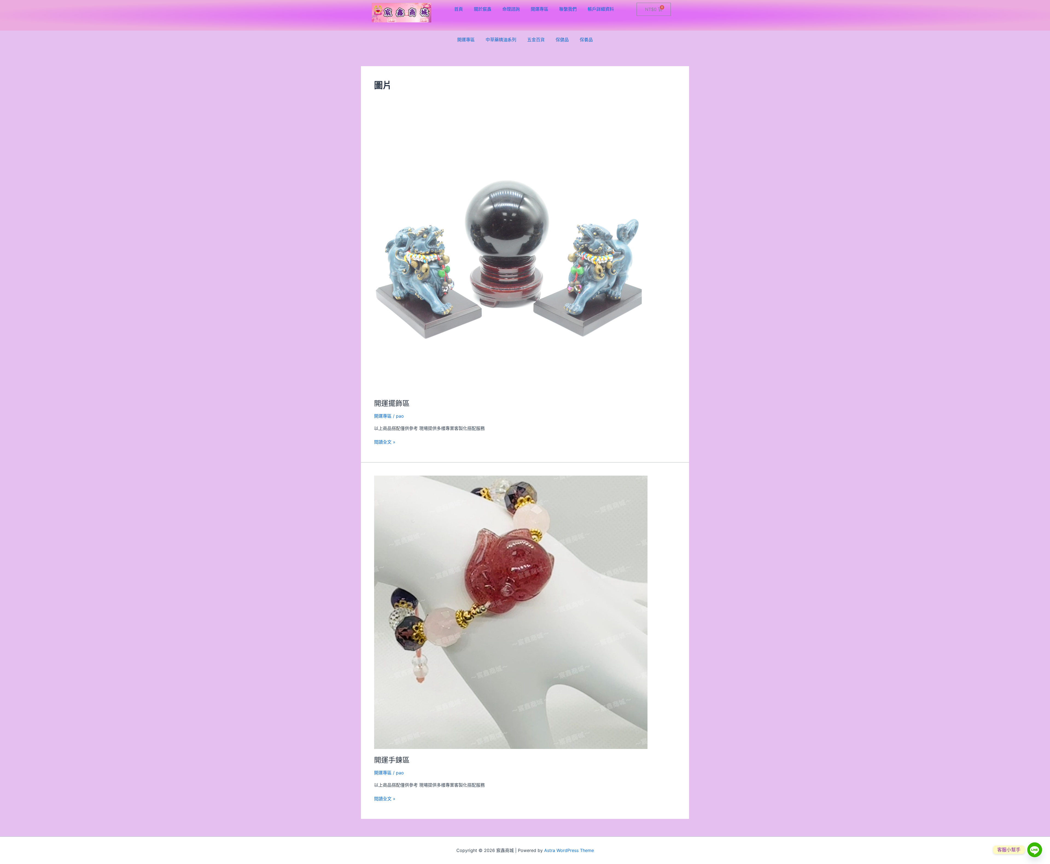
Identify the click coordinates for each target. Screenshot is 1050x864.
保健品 (562, 39)
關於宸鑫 (482, 9)
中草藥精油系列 (501, 39)
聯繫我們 (568, 9)
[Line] (1034, 849)
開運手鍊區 (392, 760)
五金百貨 (536, 39)
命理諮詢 (511, 9)
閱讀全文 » (384, 441)
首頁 (458, 9)
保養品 (586, 39)
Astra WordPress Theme (569, 850)
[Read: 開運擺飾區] (511, 255)
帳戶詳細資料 (601, 9)
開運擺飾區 (392, 403)
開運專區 (539, 9)
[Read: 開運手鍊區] (511, 612)
